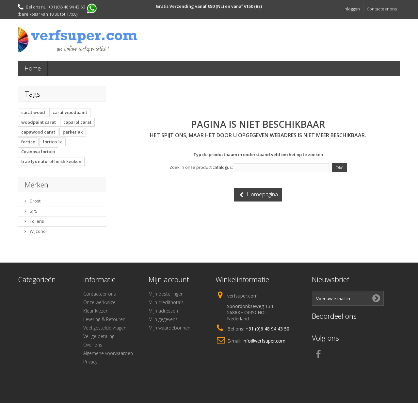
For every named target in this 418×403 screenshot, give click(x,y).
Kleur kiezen (95, 311)
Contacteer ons (382, 9)
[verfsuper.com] (78, 40)
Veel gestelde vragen (104, 328)
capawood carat (38, 132)
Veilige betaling (98, 336)
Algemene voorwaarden (108, 353)
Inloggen (352, 9)
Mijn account (169, 279)
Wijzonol (38, 231)
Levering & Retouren (104, 319)
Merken (36, 184)
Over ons (92, 345)
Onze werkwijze (99, 302)
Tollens (36, 221)
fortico (28, 142)
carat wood (33, 112)
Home (32, 68)
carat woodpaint (70, 112)
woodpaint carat (38, 122)
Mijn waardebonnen (169, 328)
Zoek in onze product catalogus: (201, 167)
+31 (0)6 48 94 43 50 (267, 329)
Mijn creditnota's (166, 302)
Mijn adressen (163, 311)
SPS (33, 211)
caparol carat (77, 122)
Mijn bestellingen (166, 294)
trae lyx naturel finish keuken (51, 161)
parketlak (73, 132)
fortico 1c (52, 142)
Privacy (90, 362)
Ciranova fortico (38, 151)
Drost (34, 201)
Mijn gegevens (163, 319)
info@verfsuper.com (264, 341)
